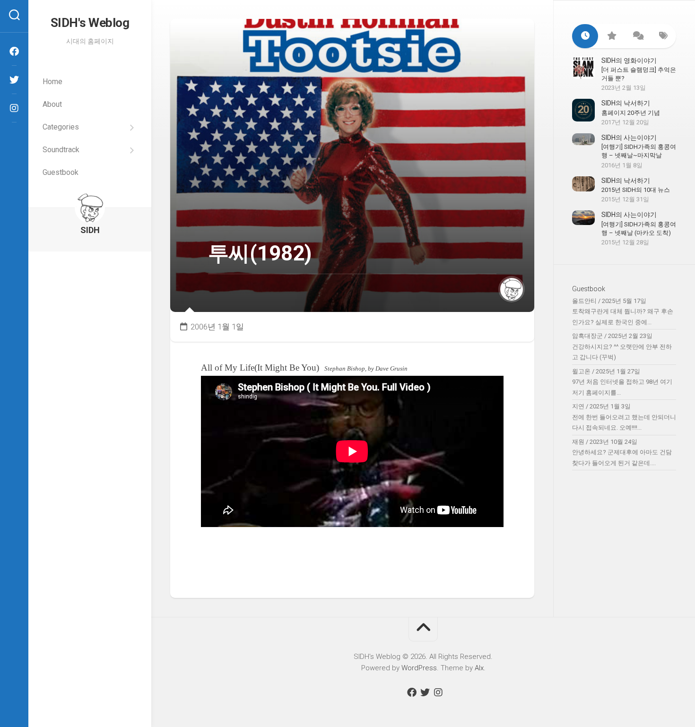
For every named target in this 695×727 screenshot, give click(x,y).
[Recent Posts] (585, 36)
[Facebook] (14, 51)
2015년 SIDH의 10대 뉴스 (635, 189)
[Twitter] (14, 80)
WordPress (419, 668)
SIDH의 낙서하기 (625, 103)
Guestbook (60, 172)
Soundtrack (61, 149)
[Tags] (663, 36)
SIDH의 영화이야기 (629, 60)
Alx (479, 668)
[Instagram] (14, 108)
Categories (61, 126)
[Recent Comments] (637, 36)
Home (52, 81)
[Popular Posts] (611, 36)
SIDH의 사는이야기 (629, 137)
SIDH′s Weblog (90, 23)
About (52, 104)
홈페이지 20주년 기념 (630, 112)
